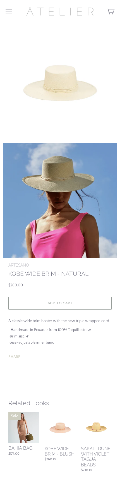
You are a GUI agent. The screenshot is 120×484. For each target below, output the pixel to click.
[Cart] (110, 11)
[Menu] (8, 11)
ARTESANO (18, 265)
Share (14, 357)
